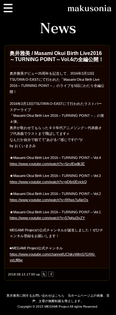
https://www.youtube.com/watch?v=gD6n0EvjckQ (48, 182)
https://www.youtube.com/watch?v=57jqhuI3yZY (47, 218)
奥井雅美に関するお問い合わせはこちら (35, 295)
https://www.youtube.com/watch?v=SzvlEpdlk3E (47, 164)
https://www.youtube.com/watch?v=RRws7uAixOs (49, 200)
